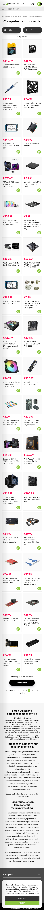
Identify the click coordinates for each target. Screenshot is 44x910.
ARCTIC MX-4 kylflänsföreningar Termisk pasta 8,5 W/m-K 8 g (10, 106)
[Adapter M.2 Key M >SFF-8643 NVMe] (11, 602)
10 (37, 690)
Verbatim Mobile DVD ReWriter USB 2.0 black (32, 184)
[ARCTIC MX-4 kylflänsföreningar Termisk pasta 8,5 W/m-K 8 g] (11, 87)
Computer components (36, 16)
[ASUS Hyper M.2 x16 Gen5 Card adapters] (11, 247)
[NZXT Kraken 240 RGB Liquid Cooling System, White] (11, 204)
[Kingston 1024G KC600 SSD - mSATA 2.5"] (11, 127)
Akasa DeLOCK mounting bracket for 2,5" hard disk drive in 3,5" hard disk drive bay (32, 224)
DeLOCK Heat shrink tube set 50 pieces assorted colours (11, 423)
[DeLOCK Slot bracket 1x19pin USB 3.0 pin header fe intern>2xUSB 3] (32, 562)
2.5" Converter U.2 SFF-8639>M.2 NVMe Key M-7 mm (11, 580)
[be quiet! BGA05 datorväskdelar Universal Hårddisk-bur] (32, 521)
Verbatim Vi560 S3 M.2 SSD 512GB (31, 383)
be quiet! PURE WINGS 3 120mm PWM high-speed (30, 67)
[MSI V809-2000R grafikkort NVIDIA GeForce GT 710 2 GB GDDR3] (11, 643)
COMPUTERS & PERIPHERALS (17, 16)
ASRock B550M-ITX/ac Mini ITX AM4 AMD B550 (32, 344)
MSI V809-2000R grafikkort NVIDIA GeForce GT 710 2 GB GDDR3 (11, 662)
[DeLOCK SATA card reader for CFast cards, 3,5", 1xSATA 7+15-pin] (32, 602)
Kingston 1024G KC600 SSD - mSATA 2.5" (11, 146)
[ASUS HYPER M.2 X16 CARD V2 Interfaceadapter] (11, 521)
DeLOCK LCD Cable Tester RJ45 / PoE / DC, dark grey (32, 423)
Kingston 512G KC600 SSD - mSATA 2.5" (11, 302)
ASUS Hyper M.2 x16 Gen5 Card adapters (11, 264)
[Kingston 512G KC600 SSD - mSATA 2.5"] (11, 285)
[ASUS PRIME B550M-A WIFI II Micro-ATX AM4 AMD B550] (32, 247)
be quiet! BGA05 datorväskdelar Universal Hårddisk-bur (31, 541)
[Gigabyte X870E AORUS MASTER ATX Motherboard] (11, 443)
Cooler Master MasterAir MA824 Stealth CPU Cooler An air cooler (10, 500)
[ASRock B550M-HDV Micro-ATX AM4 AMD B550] (32, 481)
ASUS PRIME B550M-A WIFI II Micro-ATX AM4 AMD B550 (32, 265)
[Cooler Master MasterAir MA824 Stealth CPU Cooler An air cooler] (11, 481)
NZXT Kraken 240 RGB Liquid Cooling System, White (10, 222)
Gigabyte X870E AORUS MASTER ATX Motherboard (11, 461)
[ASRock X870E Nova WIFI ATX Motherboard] (11, 166)
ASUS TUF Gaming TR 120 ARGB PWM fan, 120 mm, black (11, 384)
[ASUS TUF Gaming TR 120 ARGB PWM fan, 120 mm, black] (11, 366)
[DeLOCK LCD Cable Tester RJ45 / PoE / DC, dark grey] (32, 404)
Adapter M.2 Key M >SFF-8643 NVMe (10, 620)
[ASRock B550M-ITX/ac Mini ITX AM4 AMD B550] (32, 325)
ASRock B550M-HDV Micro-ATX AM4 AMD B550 (32, 499)
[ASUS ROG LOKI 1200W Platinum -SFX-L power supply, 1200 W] (11, 325)
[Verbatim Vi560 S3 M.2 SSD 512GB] (32, 366)
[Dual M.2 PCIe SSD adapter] (32, 127)
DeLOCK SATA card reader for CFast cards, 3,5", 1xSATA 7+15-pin (31, 622)
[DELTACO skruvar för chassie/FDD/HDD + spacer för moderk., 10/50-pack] (32, 285)
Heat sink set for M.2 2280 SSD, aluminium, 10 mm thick (32, 661)
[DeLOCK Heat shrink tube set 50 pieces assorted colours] (11, 404)
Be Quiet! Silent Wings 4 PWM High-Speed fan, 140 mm (32, 105)
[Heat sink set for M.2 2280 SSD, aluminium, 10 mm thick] (32, 643)
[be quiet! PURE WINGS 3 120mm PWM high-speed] (32, 48)
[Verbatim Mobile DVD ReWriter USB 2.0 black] (32, 166)
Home (4, 16)
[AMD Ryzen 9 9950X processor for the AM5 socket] (32, 443)
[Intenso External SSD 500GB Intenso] (11, 48)
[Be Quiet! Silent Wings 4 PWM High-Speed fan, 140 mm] (32, 87)
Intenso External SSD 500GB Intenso (11, 66)
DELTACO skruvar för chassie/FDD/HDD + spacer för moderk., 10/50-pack (32, 304)
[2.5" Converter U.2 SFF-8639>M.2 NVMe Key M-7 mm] (11, 562)
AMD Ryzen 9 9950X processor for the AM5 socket (32, 461)
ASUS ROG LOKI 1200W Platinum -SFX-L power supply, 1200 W (11, 345)
